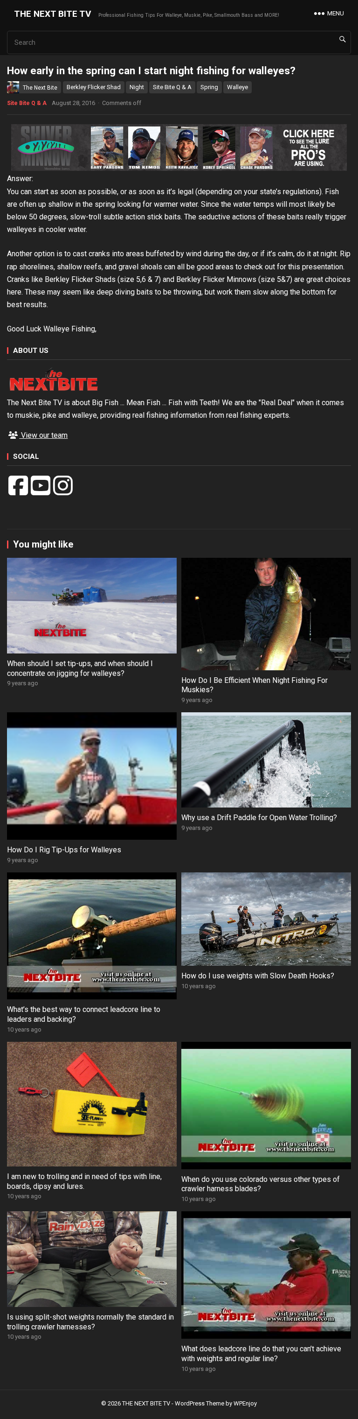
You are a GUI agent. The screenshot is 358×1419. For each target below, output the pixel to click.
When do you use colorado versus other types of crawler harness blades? (260, 1184)
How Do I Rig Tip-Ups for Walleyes (64, 849)
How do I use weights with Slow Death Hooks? (257, 975)
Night (137, 87)
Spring (209, 87)
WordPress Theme (199, 1403)
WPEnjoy (245, 1403)
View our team (43, 435)
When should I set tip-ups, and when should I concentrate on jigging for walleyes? (80, 668)
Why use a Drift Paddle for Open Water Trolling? (259, 817)
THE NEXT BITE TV (52, 13)
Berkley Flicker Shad (94, 87)
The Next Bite (40, 87)
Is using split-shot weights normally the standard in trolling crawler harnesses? (90, 1322)
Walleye (237, 87)
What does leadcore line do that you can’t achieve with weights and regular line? (261, 1353)
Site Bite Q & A (172, 87)
